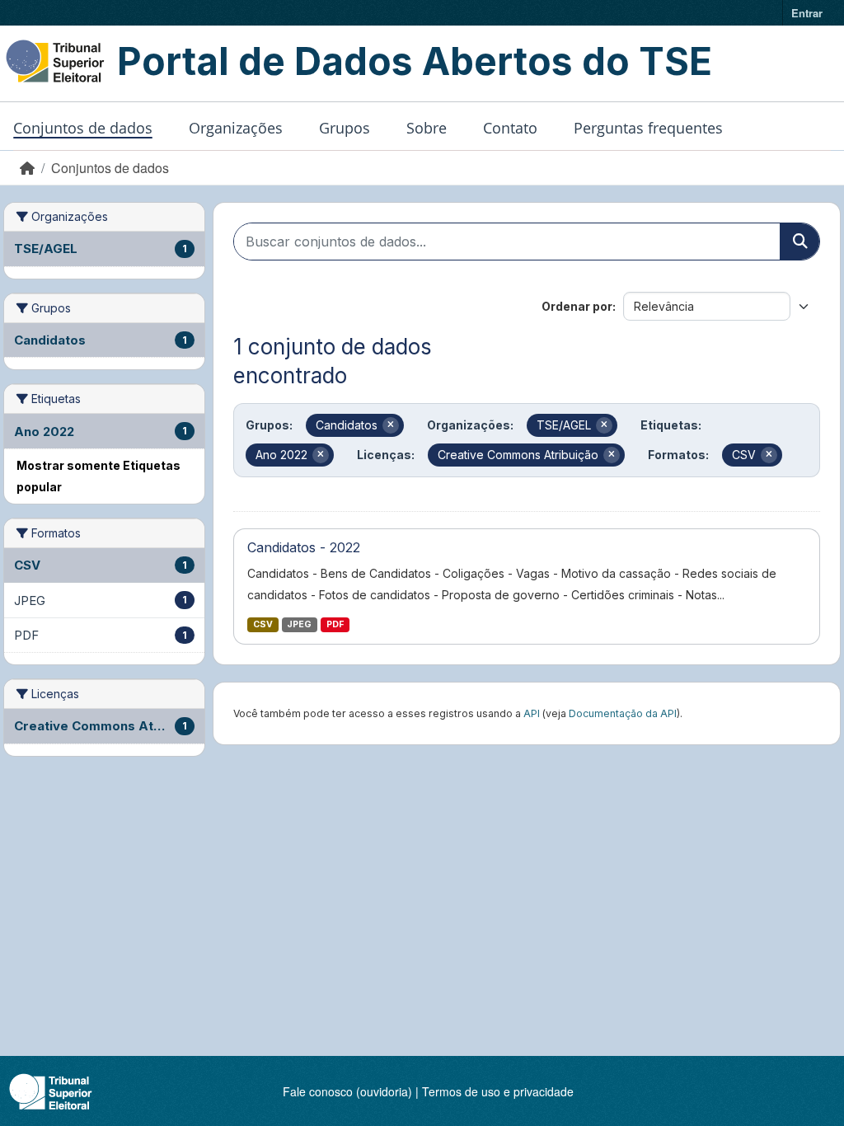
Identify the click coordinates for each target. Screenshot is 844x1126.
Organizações (236, 128)
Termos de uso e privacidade (498, 1091)
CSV (263, 624)
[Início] (27, 167)
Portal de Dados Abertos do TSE (414, 61)
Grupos (344, 128)
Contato (510, 128)
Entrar (807, 13)
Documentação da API (623, 713)
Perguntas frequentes (648, 128)
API (531, 713)
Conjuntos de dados (82, 128)
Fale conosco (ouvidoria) (347, 1091)
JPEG (299, 624)
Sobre (426, 128)
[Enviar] (799, 241)
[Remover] (390, 425)
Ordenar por (577, 306)
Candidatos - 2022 (303, 547)
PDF (335, 624)
